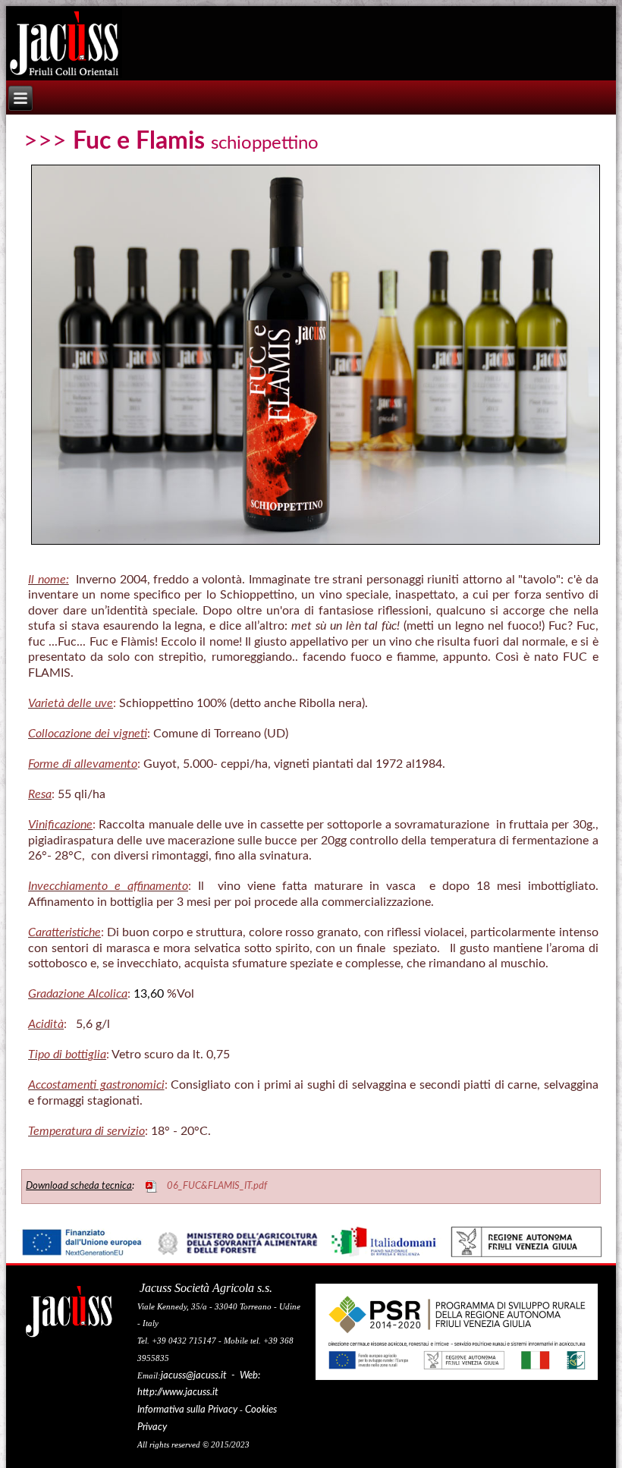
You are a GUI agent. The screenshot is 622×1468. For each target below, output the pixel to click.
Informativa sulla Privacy (187, 1410)
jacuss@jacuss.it (194, 1376)
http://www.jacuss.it (177, 1392)
